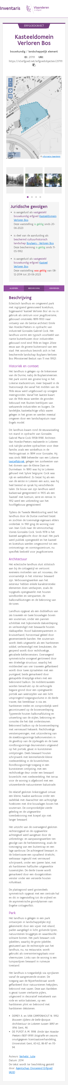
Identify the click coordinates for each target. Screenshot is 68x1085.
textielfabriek (16, 461)
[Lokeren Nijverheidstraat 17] (15, 180)
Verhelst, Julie (27, 1056)
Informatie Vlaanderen (51, 156)
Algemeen (14, 288)
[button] (28, 197)
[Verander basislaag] (10, 96)
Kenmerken (54, 288)
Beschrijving (34, 288)
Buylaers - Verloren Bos (40, 243)
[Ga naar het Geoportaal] (10, 90)
